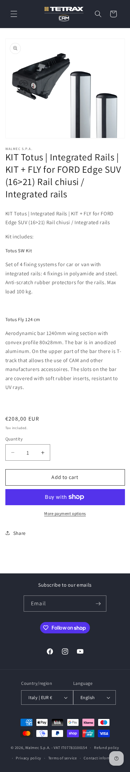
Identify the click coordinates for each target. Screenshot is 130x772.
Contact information (102, 758)
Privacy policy (28, 758)
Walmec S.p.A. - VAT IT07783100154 (56, 747)
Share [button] (19, 533)
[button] (13, 13)
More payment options (65, 513)
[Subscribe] (98, 603)
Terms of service (62, 758)
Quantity (14, 439)
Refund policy (106, 747)
